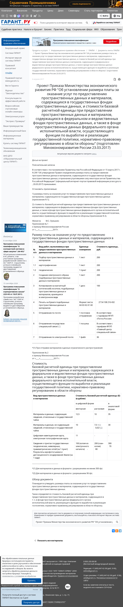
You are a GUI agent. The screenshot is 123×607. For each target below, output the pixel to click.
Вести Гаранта (12, 85)
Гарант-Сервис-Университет (53, 602)
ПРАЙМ (8, 73)
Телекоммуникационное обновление (14, 149)
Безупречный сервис (15, 48)
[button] (106, 22)
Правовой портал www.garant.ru (13, 79)
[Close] (40, 589)
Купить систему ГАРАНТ (14, 143)
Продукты (37, 10)
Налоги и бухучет (33, 29)
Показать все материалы (50, 540)
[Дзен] (15, 16)
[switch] (36, 23)
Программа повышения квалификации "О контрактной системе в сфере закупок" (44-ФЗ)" (14, 248)
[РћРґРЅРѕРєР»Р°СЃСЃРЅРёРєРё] (116, 530)
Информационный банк (14, 131)
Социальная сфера (82, 29)
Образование (108, 29)
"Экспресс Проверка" (15, 121)
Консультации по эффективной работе (15, 99)
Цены (50, 10)
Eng (118, 16)
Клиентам (112, 10)
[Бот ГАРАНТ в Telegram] (27, 15)
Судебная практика (11, 29)
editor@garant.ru (90, 571)
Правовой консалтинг (10, 67)
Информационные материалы (12, 137)
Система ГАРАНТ (13, 53)
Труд (68, 29)
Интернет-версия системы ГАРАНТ (13, 59)
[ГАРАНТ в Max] (18, 15)
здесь (94, 154)
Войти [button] (105, 16)
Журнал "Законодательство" (14, 92)
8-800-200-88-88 (89, 561)
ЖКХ (96, 29)
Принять (31, 580)
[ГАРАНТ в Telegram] (23, 15)
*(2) (100, 427)
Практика (59, 29)
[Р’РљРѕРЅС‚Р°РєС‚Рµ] (113, 530)
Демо (61, 10)
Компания (6, 10)
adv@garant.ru (89, 578)
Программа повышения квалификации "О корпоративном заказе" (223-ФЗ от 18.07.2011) (14, 290)
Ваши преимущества (13, 126)
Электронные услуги (14, 116)
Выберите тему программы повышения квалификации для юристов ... (15, 320)
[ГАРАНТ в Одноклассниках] (31, 15)
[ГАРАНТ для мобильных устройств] (7, 15)
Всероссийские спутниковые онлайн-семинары (13, 109)
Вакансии (22, 10)
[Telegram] (120, 530)
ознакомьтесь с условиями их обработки (19, 576)
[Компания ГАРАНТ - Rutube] (35, 15)
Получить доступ (31, 602)
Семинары (73, 10)
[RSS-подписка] (39, 15)
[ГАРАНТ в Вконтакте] (11, 15)
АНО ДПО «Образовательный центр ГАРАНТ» (12, 159)
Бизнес (48, 29)
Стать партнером (93, 10)
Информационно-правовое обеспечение (14, 42)
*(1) (59, 326)
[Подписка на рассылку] (2, 15)
